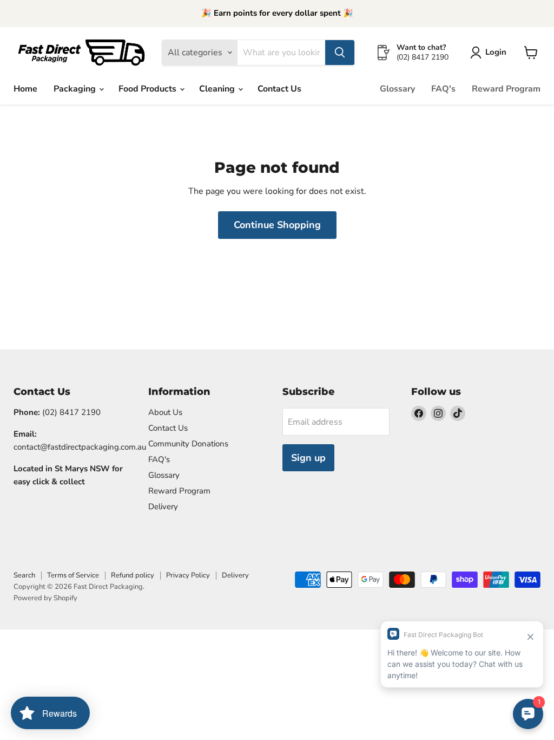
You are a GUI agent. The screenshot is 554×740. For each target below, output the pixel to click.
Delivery (163, 506)
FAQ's (443, 89)
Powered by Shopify (45, 598)
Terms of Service (73, 575)
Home (25, 89)
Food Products (148, 89)
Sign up (308, 457)
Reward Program (506, 89)
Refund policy (132, 575)
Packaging (76, 89)
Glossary (397, 89)
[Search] (339, 52)
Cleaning (218, 89)
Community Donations (188, 443)
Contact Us (279, 89)
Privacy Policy (188, 575)
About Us (165, 412)
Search (24, 575)
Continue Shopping (277, 224)
